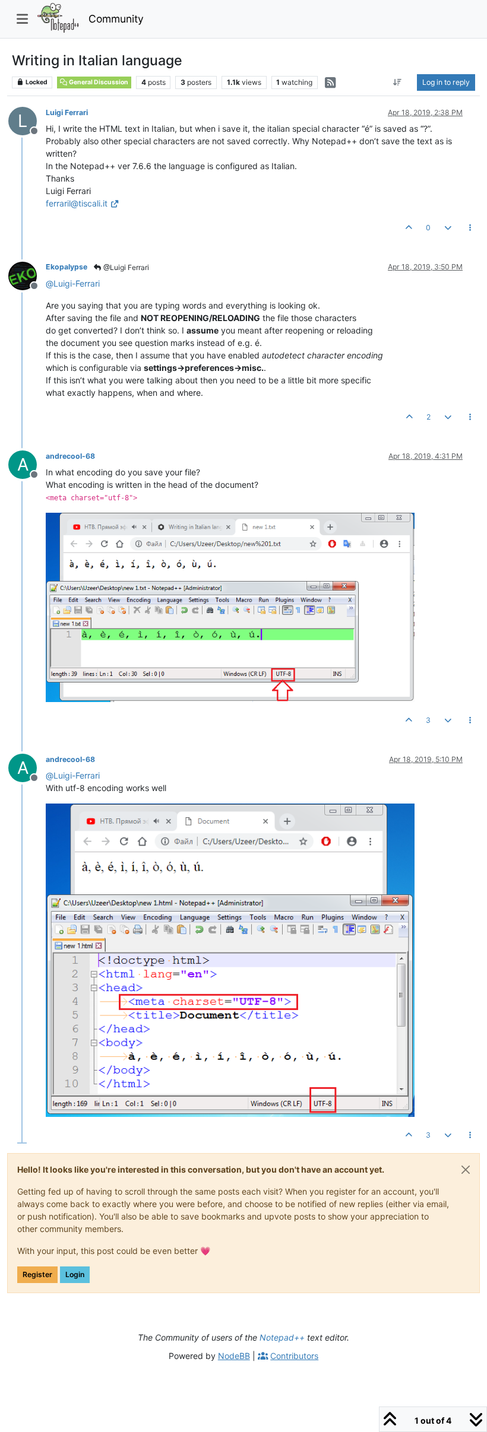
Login (74, 1274)
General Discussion (98, 82)
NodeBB (234, 1356)
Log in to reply (446, 82)
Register (37, 1274)
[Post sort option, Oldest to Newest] (397, 82)
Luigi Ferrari (67, 112)
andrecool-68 (70, 456)
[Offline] (27, 274)
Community (116, 18)
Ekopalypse (66, 266)
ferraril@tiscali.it (76, 203)
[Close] (465, 1170)
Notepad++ (282, 1337)
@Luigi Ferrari (125, 267)
